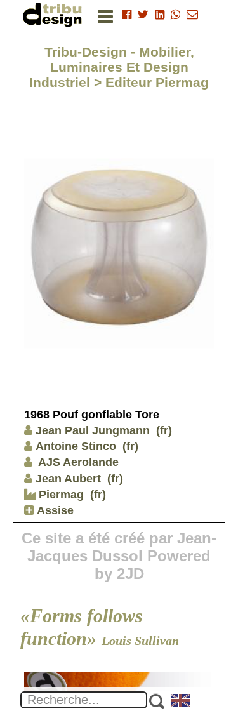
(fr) (164, 430)
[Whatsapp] (175, 14)
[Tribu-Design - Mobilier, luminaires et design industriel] (54, 14)
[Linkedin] (159, 14)
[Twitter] (143, 14)
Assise (54, 510)
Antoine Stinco (76, 446)
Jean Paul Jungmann (93, 430)
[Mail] (192, 14)
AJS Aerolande (77, 462)
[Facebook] (126, 14)
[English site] (181, 701)
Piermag (60, 494)
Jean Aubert (68, 478)
